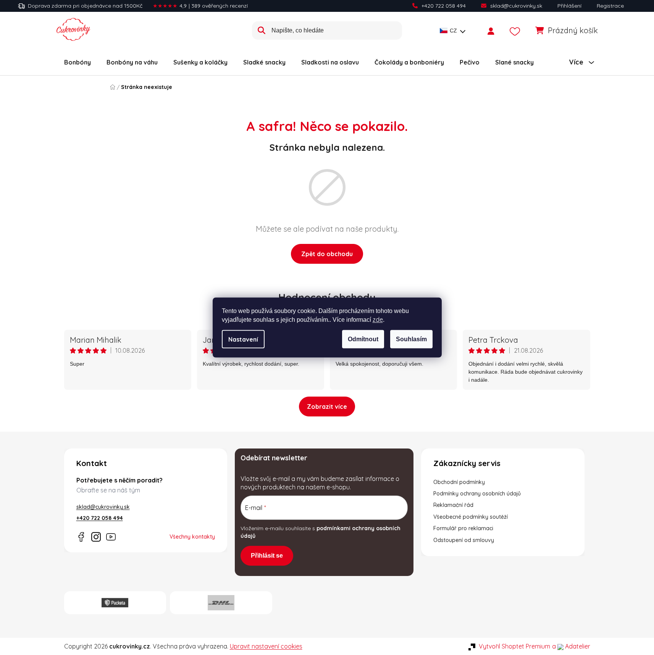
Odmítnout (363, 339)
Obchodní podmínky (459, 482)
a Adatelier (571, 646)
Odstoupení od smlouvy (463, 540)
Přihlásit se (267, 555)
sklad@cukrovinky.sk (516, 5)
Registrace (610, 5)
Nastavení (243, 339)
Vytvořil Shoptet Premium (514, 646)
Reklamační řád (453, 505)
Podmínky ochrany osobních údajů (477, 493)
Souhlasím (411, 339)
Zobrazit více (327, 406)
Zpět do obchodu (327, 254)
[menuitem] (78, 62)
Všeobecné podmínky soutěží (470, 516)
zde (378, 319)
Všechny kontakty (192, 536)
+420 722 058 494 (443, 5)
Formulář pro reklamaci (463, 528)
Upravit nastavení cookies (266, 646)
